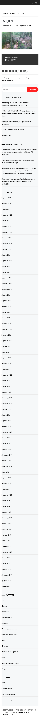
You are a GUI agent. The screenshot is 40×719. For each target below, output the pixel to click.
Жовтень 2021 (6, 461)
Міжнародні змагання (9, 629)
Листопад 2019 (7, 575)
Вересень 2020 (7, 529)
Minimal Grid (21, 712)
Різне (3, 657)
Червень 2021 (6, 478)
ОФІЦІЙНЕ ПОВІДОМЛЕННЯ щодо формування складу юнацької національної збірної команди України (18, 113)
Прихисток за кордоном (10, 652)
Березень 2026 (7, 215)
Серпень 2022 (6, 409)
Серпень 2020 (6, 535)
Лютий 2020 (6, 558)
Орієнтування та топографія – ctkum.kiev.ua (17, 160)
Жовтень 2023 (6, 335)
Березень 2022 (7, 432)
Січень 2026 (6, 221)
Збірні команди (7, 617)
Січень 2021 (6, 506)
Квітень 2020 (6, 546)
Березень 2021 (7, 495)
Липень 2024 (6, 295)
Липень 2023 (6, 352)
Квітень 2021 (6, 489)
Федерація (5, 669)
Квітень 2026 (6, 209)
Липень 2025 (6, 255)
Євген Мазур (26, 26)
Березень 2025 (7, 261)
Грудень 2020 (6, 512)
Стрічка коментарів (8, 694)
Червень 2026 (6, 198)
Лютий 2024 (6, 312)
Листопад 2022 (7, 398)
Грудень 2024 (6, 278)
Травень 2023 (6, 364)
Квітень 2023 (6, 369)
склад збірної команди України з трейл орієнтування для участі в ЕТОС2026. (15, 104)
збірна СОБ (5, 612)
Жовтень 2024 (6, 289)
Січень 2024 (6, 318)
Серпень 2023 (6, 346)
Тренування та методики (10, 663)
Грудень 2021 (6, 449)
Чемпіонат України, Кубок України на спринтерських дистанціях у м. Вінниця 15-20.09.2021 (19, 152)
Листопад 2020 (7, 518)
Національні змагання (9, 635)
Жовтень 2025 (6, 238)
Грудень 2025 (6, 226)
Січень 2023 (6, 386)
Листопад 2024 (7, 284)
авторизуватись (7, 80)
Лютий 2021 (6, 501)
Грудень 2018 (6, 581)
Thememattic (7, 714)
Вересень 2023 (7, 341)
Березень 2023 (7, 375)
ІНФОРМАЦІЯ (6, 136)
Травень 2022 (6, 426)
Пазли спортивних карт (10, 163)
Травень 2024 (6, 306)
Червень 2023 (6, 358)
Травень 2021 (6, 484)
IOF (3, 600)
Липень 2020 (6, 541)
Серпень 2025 (6, 249)
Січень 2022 (6, 444)
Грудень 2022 (6, 392)
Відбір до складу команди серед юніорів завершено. (16, 123)
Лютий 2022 (6, 438)
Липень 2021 (6, 472)
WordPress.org (7, 700)
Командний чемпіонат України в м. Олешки (17, 173)
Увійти (4, 683)
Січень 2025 (6, 272)
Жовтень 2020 (6, 524)
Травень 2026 (6, 204)
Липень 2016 (6, 586)
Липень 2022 (6, 415)
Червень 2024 (6, 301)
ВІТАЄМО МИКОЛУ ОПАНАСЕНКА (13, 130)
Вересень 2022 (7, 404)
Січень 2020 (6, 564)
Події (3, 640)
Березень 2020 (7, 552)
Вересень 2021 (7, 466)
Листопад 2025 (7, 232)
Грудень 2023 (6, 324)
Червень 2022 (6, 421)
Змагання (5, 623)
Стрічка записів (7, 688)
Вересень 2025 (7, 244)
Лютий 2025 (6, 266)
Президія (5, 646)
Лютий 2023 (6, 381)
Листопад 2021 (7, 455)
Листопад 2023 (7, 329)
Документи (5, 606)
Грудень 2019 (6, 569)
